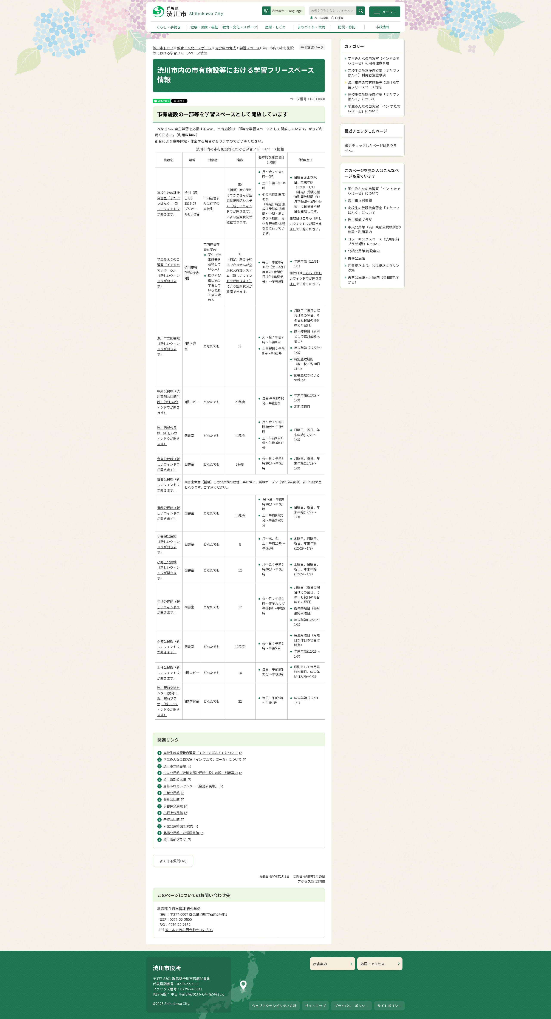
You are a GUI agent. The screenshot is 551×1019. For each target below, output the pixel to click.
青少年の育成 (225, 47)
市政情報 (382, 26)
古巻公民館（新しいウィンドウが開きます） (168, 484)
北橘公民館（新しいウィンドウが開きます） (168, 672)
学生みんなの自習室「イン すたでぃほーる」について (374, 108)
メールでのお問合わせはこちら (189, 929)
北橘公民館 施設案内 (364, 250)
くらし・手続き (168, 26)
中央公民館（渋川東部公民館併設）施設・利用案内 (374, 229)
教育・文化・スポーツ (240, 26)
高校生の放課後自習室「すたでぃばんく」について (373, 97)
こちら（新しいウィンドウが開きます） (305, 223)
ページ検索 (321, 18)
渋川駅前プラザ (360, 219)
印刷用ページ (314, 47)
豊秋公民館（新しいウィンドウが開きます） (168, 513)
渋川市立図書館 (360, 200)
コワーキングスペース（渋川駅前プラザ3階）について (373, 241)
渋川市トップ (163, 47)
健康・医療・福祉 (204, 26)
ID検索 (339, 18)
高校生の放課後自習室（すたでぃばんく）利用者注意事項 (373, 73)
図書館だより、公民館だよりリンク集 (373, 268)
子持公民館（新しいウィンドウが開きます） (168, 607)
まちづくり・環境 (311, 26)
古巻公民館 (356, 258)
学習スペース (250, 47)
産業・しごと (275, 26)
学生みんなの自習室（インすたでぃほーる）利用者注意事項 (373, 61)
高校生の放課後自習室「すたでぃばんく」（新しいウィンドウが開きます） (168, 203)
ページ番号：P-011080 (307, 98)
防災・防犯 (346, 26)
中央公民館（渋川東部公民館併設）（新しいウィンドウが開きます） (168, 402)
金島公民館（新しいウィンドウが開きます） (168, 464)
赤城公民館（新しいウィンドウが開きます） (168, 646)
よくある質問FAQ (172, 860)
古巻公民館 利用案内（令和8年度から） (373, 280)
